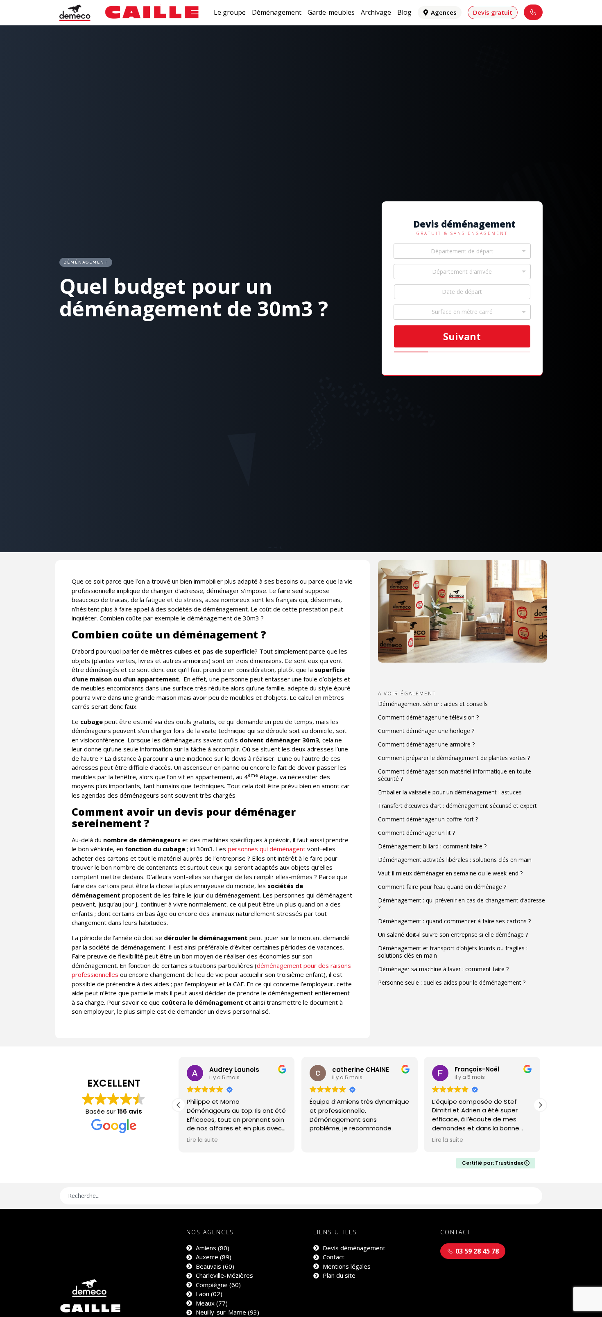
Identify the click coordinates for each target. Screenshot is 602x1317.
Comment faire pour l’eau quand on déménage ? (442, 887)
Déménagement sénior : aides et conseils (433, 704)
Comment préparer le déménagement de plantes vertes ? (454, 758)
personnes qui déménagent (267, 849)
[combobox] (462, 251)
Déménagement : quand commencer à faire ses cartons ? (454, 921)
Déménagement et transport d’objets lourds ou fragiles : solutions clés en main (452, 951)
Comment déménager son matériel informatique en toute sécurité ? (454, 775)
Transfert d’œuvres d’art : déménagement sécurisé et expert (457, 806)
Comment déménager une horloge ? (426, 731)
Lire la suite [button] (325, 1140)
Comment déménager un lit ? (416, 833)
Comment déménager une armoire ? (426, 744)
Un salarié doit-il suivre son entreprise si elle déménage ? (453, 934)
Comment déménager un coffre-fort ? (428, 819)
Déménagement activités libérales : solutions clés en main (455, 860)
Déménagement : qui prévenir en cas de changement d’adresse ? (461, 903)
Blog (404, 12)
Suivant (462, 336)
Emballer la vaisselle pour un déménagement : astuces (450, 792)
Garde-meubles (331, 12)
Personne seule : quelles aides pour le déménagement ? (451, 982)
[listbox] (462, 312)
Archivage (376, 12)
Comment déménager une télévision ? (428, 717)
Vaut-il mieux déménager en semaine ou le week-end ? (450, 873)
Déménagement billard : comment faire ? (432, 846)
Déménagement (276, 12)
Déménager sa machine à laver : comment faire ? (443, 969)
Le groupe (230, 12)
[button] (540, 1105)
